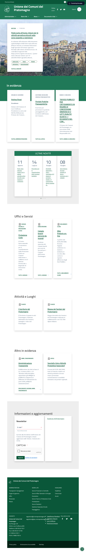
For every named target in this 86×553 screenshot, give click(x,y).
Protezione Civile (22, 236)
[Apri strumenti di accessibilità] (82, 549)
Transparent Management (23, 364)
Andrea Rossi (16, 99)
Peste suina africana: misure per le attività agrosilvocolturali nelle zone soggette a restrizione (24, 35)
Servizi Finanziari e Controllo (40, 491)
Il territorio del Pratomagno (24, 310)
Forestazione (42, 226)
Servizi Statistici (36, 504)
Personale (12, 499)
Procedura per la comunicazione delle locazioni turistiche (36, 172)
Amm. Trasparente (27, 358)
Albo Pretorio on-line (62, 233)
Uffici (52, 358)
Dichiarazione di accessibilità (27, 544)
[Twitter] (60, 9)
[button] (41, 198)
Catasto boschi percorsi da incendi (42, 235)
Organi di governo (14, 493)
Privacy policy (12, 544)
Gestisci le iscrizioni (31, 457)
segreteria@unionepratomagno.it (34, 517)
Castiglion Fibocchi (52, 519)
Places (23, 304)
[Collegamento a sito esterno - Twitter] (67, 519)
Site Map (41, 544)
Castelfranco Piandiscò (53, 516)
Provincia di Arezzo (9, 2)
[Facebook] (57, 9)
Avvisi (56, 496)
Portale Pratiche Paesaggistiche (41, 102)
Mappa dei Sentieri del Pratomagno (56, 310)
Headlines (58, 491)
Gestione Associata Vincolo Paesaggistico (39, 508)
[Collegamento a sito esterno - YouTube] (71, 519)
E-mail (19, 427)
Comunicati (58, 493)
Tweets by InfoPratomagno (55, 419)
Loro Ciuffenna (51, 521)
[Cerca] (79, 9)
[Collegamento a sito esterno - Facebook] (62, 519)
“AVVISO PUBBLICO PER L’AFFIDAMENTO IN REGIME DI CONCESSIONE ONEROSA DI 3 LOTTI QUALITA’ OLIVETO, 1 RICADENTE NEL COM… (67, 110)
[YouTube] (63, 9)
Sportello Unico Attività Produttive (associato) (57, 364)
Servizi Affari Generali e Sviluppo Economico (41, 494)
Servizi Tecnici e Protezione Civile (22, 227)
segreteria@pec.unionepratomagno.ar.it (34, 519)
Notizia (13, 28)
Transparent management (16, 491)
